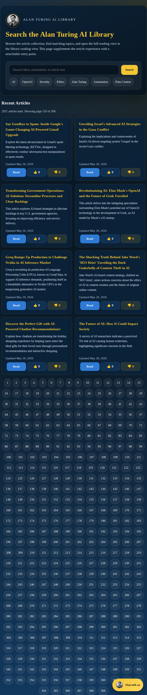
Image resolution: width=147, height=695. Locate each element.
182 (127, 520)
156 (103, 499)
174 (32, 520)
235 (44, 573)
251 (91, 584)
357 (67, 680)
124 (8, 478)
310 (79, 637)
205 (115, 542)
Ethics (60, 81)
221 (20, 563)
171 (138, 510)
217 (115, 552)
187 (44, 531)
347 (91, 669)
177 (67, 520)
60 (27, 425)
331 (44, 658)
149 (20, 499)
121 (114, 467)
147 (138, 488)
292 (8, 627)
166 (79, 510)
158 (127, 499)
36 (68, 404)
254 (127, 584)
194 (127, 531)
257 (20, 595)
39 (99, 404)
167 (91, 510)
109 (115, 457)
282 (32, 616)
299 (91, 627)
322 (79, 648)
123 (138, 467)
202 (79, 542)
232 (8, 573)
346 (79, 669)
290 (127, 616)
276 (103, 605)
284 (55, 616)
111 (139, 457)
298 (79, 627)
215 (91, 552)
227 (91, 563)
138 (32, 488)
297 (67, 627)
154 (79, 499)
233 (20, 573)
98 (130, 446)
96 (109, 446)
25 (99, 393)
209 (20, 552)
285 (67, 616)
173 (20, 520)
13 (118, 382)
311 (91, 637)
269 (20, 605)
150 (32, 499)
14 (128, 382)
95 (99, 446)
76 (47, 435)
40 (109, 404)
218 (127, 552)
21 (58, 393)
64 (68, 425)
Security (45, 81)
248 (55, 584)
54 (109, 414)
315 (138, 637)
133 (115, 478)
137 (20, 488)
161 (20, 510)
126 (32, 478)
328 (8, 658)
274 (79, 605)
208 (8, 552)
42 (130, 404)
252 (103, 584)
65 (78, 425)
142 (79, 488)
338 (127, 658)
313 (115, 637)
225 (67, 563)
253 (115, 584)
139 (44, 488)
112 (9, 467)
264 (103, 595)
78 (68, 435)
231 (138, 563)
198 (32, 542)
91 (58, 446)
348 (103, 669)
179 (91, 520)
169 (115, 510)
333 (67, 658)
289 (115, 616)
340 (8, 669)
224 (55, 563)
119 (90, 467)
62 (47, 425)
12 (107, 382)
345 (67, 669)
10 (87, 382)
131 (91, 478)
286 (79, 616)
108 (103, 457)
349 (115, 669)
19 (37, 393)
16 (6, 393)
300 (103, 627)
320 (55, 648)
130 (79, 478)
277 (115, 605)
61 (37, 425)
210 (32, 552)
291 (138, 616)
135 (138, 478)
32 (27, 404)
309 (67, 637)
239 (91, 573)
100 (8, 457)
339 (138, 658)
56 (130, 414)
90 (47, 446)
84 (130, 435)
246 (32, 584)
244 (8, 584)
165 (67, 510)
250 (79, 584)
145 (115, 488)
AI (13, 81)
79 (78, 435)
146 (127, 488)
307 (44, 637)
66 (89, 425)
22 (68, 393)
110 (127, 457)
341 (20, 669)
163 (44, 510)
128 (55, 478)
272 (55, 605)
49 (58, 414)
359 (91, 680)
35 (58, 404)
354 (32, 680)
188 (55, 531)
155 (91, 499)
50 (68, 414)
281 (20, 616)
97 (120, 446)
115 (44, 467)
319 (44, 648)
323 (91, 648)
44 (6, 414)
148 (8, 499)
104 (56, 457)
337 (115, 658)
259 (44, 595)
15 (138, 382)
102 (32, 457)
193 (115, 531)
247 (44, 584)
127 (44, 478)
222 (32, 563)
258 (32, 595)
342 (32, 669)
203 (91, 542)
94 (89, 446)
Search (129, 69)
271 (44, 605)
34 (47, 404)
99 (140, 446)
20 (47, 393)
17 (16, 393)
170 (127, 510)
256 (8, 595)
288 (103, 616)
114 (32, 467)
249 (67, 584)
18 (27, 393)
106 (80, 457)
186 (32, 531)
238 (79, 573)
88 (27, 446)
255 (138, 584)
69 (120, 425)
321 (67, 648)
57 (140, 414)
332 (55, 658)
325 (115, 648)
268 (8, 605)
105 (68, 457)
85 (140, 435)
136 (8, 488)
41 (120, 404)
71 (140, 425)
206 (127, 542)
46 (27, 414)
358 (79, 680)
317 (20, 648)
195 (138, 531)
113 (20, 467)
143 (91, 488)
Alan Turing (79, 81)
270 (32, 605)
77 (58, 435)
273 (67, 605)
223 (44, 563)
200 (55, 542)
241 (115, 573)
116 (55, 467)
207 (138, 542)
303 (138, 627)
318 (32, 648)
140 (55, 488)
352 (8, 680)
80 (89, 435)
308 (56, 637)
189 (67, 531)
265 (115, 595)
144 (103, 488)
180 (103, 520)
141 (67, 488)
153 (67, 499)
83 (120, 435)
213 (67, 552)
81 (99, 435)
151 (44, 499)
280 (8, 616)
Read (16, 172)
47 (37, 414)
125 (20, 478)
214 (79, 552)
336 (103, 658)
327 (138, 648)
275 (91, 605)
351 (138, 669)
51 (78, 414)
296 (55, 627)
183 (138, 520)
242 (127, 573)
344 (55, 669)
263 (91, 595)
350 (127, 669)
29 (140, 393)
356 (55, 680)
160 (8, 510)
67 (99, 425)
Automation (101, 81)
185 (20, 531)
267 (138, 595)
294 (32, 627)
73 (16, 435)
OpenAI (27, 81)
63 (58, 425)
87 (16, 446)
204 (103, 542)
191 (91, 531)
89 (37, 446)
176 (55, 520)
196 (8, 542)
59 (16, 425)
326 (127, 648)
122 (126, 467)
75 (37, 435)
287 (91, 616)
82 (109, 435)
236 (55, 573)
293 (20, 627)
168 (103, 510)
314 (127, 637)
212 (55, 552)
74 (27, 435)
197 (20, 542)
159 (138, 499)
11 (97, 382)
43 (140, 404)
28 (130, 393)
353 (20, 680)
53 (99, 414)
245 (20, 584)
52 (89, 414)
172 (8, 520)
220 (8, 563)
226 (79, 563)
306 (32, 637)
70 (130, 425)
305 (20, 637)
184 (8, 531)
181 (115, 520)
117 (67, 467)
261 (67, 595)
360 (103, 680)
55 (120, 414)
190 (79, 531)
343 (44, 669)
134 (127, 478)
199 (44, 542)
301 (115, 627)
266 (127, 595)
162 (32, 510)
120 (102, 467)
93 (78, 446)
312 (103, 637)
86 (6, 446)
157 (115, 499)
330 (32, 658)
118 (79, 467)
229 (115, 563)
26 (109, 393)
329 (20, 658)
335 (91, 658)
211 (44, 552)
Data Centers (123, 81)
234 (32, 573)
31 (16, 404)
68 (109, 425)
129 (67, 478)
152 (55, 499)
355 (44, 680)
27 (120, 393)
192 (103, 531)
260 (55, 595)
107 (91, 457)
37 (78, 404)
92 (68, 446)
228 (103, 563)
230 (127, 563)
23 (78, 393)
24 (89, 393)
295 (44, 627)
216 (103, 552)
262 (79, 595)
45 (16, 414)
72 (6, 435)
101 (20, 457)
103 (44, 457)
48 (47, 414)
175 (44, 520)
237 (67, 573)
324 (103, 648)
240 (103, 573)
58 (6, 425)
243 (138, 573)
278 (127, 605)
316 (8, 648)
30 (6, 404)
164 (55, 510)
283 (44, 616)
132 (103, 478)
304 (8, 637)
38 (89, 404)
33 (37, 404)
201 (67, 542)
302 (127, 627)
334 (79, 658)
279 (138, 605)
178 (79, 520)
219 (138, 552)
